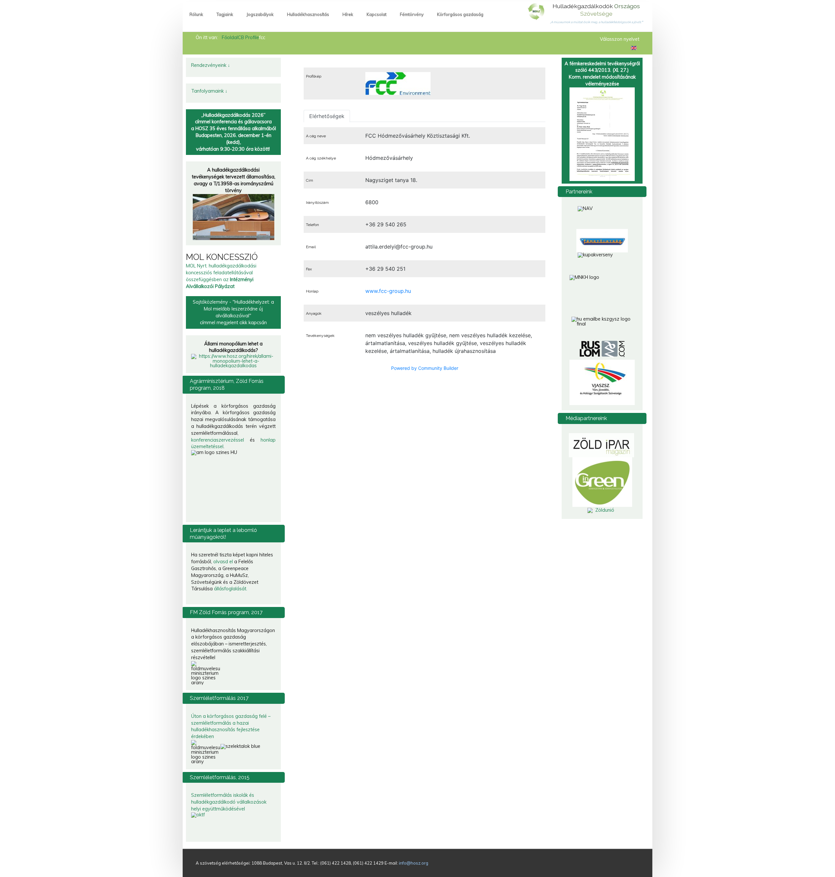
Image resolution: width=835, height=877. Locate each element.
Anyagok (314, 313)
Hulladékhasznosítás (308, 14)
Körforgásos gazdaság (460, 14)
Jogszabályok (260, 14)
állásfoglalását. (230, 589)
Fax (309, 269)
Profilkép (313, 76)
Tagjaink (225, 14)
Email (311, 247)
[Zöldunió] (602, 510)
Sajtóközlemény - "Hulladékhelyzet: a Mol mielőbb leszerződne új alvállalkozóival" (233, 309)
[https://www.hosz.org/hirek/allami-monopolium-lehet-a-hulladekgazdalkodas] (233, 360)
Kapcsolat (377, 14)
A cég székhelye (321, 158)
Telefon (312, 224)
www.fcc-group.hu (388, 291)
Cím (309, 180)
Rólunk (196, 14)
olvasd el (223, 562)
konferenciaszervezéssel (217, 440)
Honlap (312, 291)
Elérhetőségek (326, 116)
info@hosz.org (413, 863)
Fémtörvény (412, 14)
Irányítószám (317, 202)
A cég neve (316, 136)
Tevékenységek (320, 335)
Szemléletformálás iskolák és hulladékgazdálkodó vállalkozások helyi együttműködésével (228, 802)
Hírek (347, 14)
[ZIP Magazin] (601, 445)
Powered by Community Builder (424, 368)
